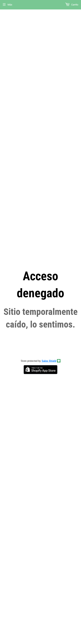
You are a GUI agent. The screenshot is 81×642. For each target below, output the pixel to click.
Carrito (74, 4)
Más (10, 4)
